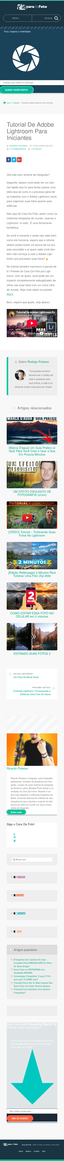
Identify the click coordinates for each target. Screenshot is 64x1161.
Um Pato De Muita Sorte (26, 675)
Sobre (21, 1151)
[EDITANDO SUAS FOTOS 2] (32, 650)
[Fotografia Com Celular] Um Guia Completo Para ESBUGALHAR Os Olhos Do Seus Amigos (33, 963)
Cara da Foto (26, 1144)
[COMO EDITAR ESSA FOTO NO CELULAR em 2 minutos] (32, 609)
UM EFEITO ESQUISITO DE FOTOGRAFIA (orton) (32, 493)
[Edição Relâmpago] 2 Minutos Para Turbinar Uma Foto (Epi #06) (32, 574)
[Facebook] (14, 834)
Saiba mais (16, 812)
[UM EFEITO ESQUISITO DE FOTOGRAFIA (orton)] (32, 488)
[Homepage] (32, 7)
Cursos (20, 895)
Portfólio (21, 877)
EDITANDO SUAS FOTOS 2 (32, 653)
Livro (19, 932)
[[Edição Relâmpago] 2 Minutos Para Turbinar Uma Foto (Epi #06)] (32, 569)
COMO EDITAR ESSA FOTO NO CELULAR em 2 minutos (32, 614)
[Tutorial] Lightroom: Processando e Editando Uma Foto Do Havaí (32, 691)
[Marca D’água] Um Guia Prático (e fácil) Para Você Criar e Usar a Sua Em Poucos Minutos (32, 450)
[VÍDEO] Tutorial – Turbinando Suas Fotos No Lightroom (32, 533)
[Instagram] (14, 841)
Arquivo (28, 1151)
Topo (43, 1151)
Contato (36, 1151)
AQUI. (10, 294)
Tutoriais (36, 149)
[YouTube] (14, 837)
